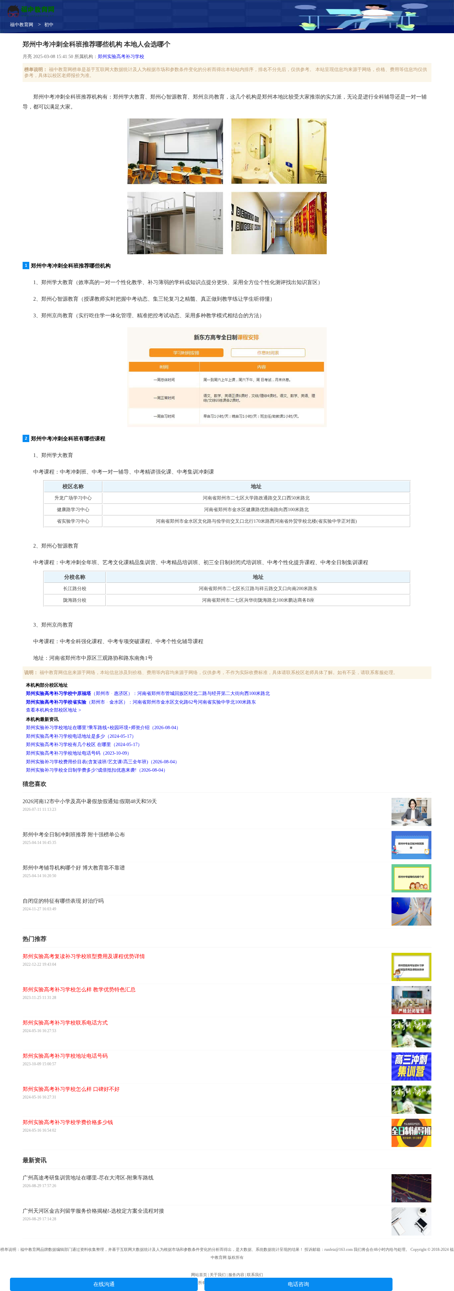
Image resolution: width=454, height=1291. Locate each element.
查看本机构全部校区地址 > (53, 710)
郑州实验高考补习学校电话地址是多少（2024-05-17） (81, 736)
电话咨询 (298, 1284)
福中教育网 (21, 24)
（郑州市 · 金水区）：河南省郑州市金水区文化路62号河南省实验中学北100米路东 (141, 702)
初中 (49, 24)
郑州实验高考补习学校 (121, 56)
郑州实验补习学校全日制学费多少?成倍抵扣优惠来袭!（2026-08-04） (97, 770)
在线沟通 (104, 1284)
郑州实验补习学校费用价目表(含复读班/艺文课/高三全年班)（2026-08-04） (102, 761)
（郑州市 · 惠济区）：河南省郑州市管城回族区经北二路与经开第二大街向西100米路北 (148, 693)
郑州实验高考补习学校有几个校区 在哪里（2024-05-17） (84, 744)
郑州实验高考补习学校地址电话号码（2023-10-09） (79, 753)
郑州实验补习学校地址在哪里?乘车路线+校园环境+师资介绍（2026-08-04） (103, 727)
